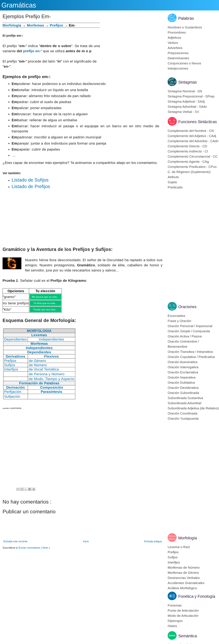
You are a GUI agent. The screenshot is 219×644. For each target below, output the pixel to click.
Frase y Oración (179, 321)
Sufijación (12, 399)
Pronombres (177, 32)
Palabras (186, 18)
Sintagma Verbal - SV (183, 112)
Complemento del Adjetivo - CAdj (192, 136)
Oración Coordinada (182, 413)
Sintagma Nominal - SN (185, 91)
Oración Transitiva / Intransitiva (190, 352)
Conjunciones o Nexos (184, 63)
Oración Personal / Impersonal (190, 326)
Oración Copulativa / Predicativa (191, 357)
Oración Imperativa (182, 377)
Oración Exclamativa (183, 372)
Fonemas (175, 605)
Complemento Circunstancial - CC (193, 156)
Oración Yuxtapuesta (183, 418)
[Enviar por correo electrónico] (18, 491)
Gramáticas (18, 5)
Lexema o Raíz (179, 547)
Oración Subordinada (183, 393)
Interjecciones (178, 68)
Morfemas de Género (183, 572)
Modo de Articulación (183, 615)
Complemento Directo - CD (187, 146)
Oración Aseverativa (182, 362)
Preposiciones (178, 53)
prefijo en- (32, 51)
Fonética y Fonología (196, 596)
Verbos (173, 43)
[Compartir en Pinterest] (33, 491)
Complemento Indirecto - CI (188, 151)
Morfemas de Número (184, 567)
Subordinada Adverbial (184, 403)
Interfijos (174, 562)
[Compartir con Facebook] (29, 491)
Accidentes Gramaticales (186, 583)
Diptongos (175, 621)
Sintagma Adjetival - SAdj (186, 101)
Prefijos (56, 25)
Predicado (175, 187)
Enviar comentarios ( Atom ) (34, 550)
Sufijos (173, 557)
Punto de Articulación (183, 610)
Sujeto (172, 182)
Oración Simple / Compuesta (189, 331)
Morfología (187, 538)
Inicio (86, 543)
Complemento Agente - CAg (188, 161)
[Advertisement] (131, 47)
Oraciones (187, 307)
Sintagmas (187, 82)
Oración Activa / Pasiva (185, 336)
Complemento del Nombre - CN (191, 131)
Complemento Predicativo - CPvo (192, 167)
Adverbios (175, 48)
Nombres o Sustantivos (185, 27)
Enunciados (176, 316)
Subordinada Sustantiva (185, 398)
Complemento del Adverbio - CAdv (193, 141)
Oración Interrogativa (183, 367)
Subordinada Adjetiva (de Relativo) (193, 408)
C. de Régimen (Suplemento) (189, 172)
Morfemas (35, 25)
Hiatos (172, 626)
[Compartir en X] (26, 491)
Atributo (173, 177)
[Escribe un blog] (22, 491)
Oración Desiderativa (183, 387)
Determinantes (178, 58)
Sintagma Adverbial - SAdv (187, 106)
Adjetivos (174, 37)
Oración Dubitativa (181, 382)
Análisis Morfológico (182, 588)
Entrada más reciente (15, 543)
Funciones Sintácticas (197, 122)
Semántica (187, 636)
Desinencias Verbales (184, 578)
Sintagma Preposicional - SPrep (191, 96)
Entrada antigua (153, 543)
